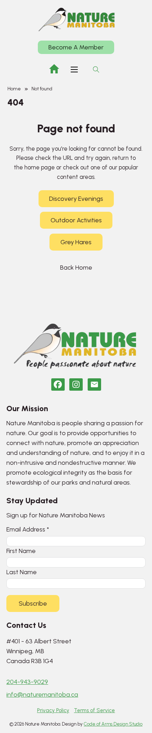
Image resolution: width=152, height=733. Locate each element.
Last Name (21, 572)
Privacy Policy (53, 710)
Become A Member (76, 47)
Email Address (27, 529)
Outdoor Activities (76, 220)
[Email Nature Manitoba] (94, 384)
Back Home (76, 267)
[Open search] (96, 69)
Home (14, 89)
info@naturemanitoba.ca (42, 694)
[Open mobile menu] (74, 69)
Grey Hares (76, 242)
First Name (21, 550)
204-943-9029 (27, 682)
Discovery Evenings (76, 199)
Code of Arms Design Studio (113, 724)
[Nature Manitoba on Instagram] (76, 384)
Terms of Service (94, 710)
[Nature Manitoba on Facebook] (58, 384)
